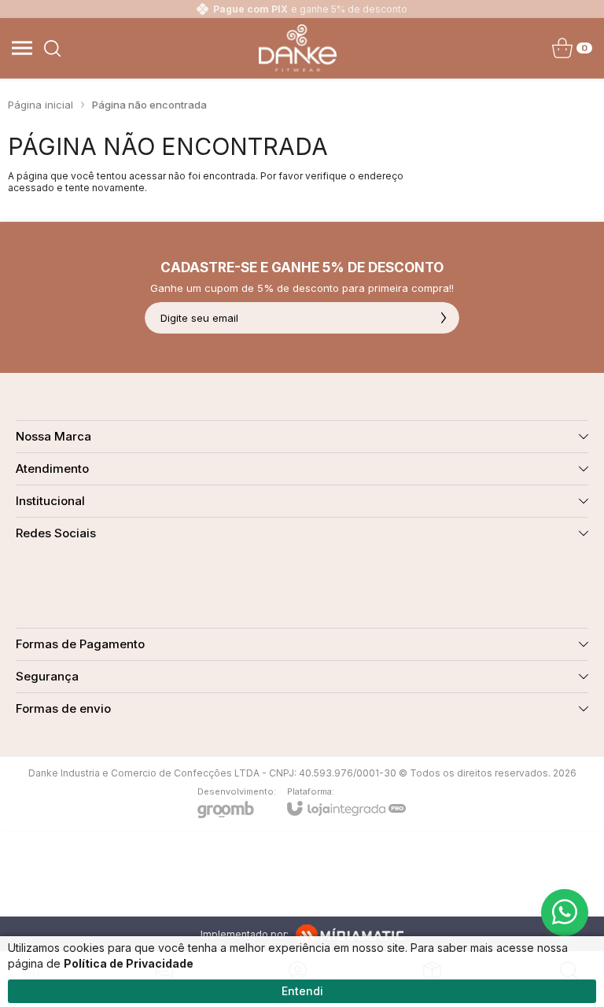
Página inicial (40, 104)
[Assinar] (443, 318)
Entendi (302, 991)
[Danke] (298, 48)
